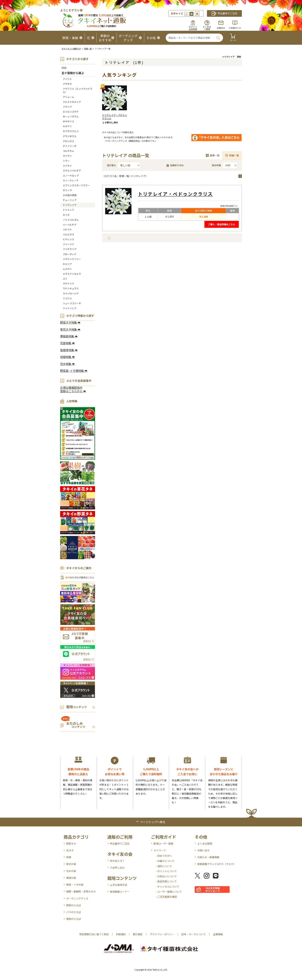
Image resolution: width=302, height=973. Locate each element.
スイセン (67, 165)
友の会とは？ (117, 860)
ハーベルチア (69, 224)
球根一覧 (88, 48)
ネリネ (66, 215)
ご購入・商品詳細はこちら (221, 224)
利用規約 (121, 934)
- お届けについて (165, 861)
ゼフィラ (67, 190)
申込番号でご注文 (120, 843)
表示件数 (216, 165)
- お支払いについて (166, 876)
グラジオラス (69, 136)
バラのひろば (73, 912)
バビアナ (67, 229)
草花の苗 (71, 864)
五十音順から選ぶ (73, 73)
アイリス (67, 79)
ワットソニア (69, 308)
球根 (64, 68)
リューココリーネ (72, 303)
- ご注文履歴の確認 (166, 896)
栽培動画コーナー (120, 891)
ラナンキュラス (71, 288)
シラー (66, 160)
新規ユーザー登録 (163, 843)
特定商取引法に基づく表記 (94, 934)
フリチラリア (69, 249)
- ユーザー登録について (169, 891)
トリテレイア (69, 205)
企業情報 (218, 934)
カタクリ (67, 126)
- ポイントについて (166, 871)
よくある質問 (204, 843)
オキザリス (68, 121)
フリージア (68, 244)
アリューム (68, 97)
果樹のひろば (73, 919)
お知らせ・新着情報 (208, 857)
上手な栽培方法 (118, 884)
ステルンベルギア (72, 170)
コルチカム (68, 151)
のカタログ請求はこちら (79, 577)
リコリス (67, 298)
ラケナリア (68, 283)
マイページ (160, 850)
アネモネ (67, 83)
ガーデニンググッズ (77, 898)
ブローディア (69, 254)
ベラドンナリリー (72, 259)
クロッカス (68, 141)
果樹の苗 (71, 878)
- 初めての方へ (164, 855)
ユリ (65, 278)
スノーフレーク (70, 180)
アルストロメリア (72, 101)
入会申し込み (117, 867)
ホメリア (67, 264)
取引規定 (138, 934)
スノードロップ (71, 175)
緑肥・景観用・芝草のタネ (81, 891)
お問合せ (221, 27)
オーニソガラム (71, 116)
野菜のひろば (73, 905)
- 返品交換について (166, 881)
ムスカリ (67, 269)
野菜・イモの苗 (74, 884)
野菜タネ (71, 843)
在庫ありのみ (177, 165)
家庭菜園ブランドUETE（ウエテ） (216, 864)
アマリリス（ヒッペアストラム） (77, 90)
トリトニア (68, 209)
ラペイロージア (71, 293)
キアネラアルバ (71, 131)
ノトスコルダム (71, 219)
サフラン (67, 155)
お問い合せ (203, 850)
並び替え (111, 165)
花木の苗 (71, 871)
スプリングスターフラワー (76, 185)
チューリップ (69, 200)
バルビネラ (68, 234)
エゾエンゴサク (71, 111)
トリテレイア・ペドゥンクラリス (114, 116)
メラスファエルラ (72, 273)
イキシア (67, 106)
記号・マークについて (193, 934)
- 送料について (164, 866)
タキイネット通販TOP (71, 48)
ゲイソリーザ (69, 146)
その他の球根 (69, 195)
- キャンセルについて (167, 886)
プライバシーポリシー (162, 934)
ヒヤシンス (68, 239)
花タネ (70, 850)
